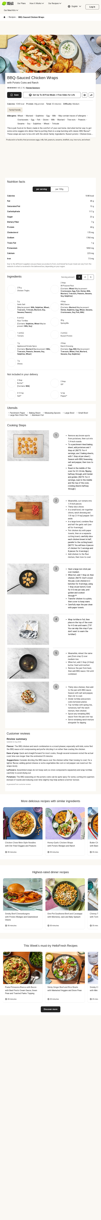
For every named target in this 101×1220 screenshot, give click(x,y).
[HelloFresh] (7, 3)
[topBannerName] (50, 27)
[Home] (4, 17)
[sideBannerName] (50, 159)
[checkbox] (8, 88)
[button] (75, 6)
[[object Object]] (84, 95)
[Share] (91, 95)
